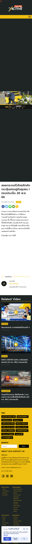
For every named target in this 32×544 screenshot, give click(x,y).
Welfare (15, 493)
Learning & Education (16, 497)
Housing (15, 509)
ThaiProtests (22, 430)
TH (27, 529)
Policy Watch (21, 423)
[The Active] (15, 8)
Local (18, 202)
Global (4, 517)
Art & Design (5, 522)
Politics (4, 356)
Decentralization (17, 491)
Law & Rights (5, 491)
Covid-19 (15, 507)
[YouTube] (11, 476)
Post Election (8, 427)
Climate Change (17, 521)
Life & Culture (8, 423)
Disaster (5, 324)
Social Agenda (8, 430)
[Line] (10, 206)
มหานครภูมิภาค (7, 437)
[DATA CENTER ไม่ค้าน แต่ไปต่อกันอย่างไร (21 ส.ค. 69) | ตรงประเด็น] (16, 345)
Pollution (15, 517)
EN (24, 529)
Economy (4, 493)
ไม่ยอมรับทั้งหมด (15, 539)
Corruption (5, 495)
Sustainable (16, 524)
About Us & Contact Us (12, 451)
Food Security (17, 495)
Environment (6, 391)
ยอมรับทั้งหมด (7, 539)
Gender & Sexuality (15, 503)
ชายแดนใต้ (19, 434)
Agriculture (16, 522)
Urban (3, 519)
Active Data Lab (8, 416)
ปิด (24, 538)
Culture (4, 524)
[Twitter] (6, 206)
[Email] (13, 206)
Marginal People (17, 500)
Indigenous (6, 420)
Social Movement (17, 489)
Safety (15, 511)
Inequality (18, 420)
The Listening (7, 434)
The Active (13, 283)
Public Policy (21, 427)
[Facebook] (3, 206)
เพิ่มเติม (5, 535)
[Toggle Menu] (29, 17)
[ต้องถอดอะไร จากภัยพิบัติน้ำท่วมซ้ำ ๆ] (16, 313)
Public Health (16, 505)
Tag (3, 413)
